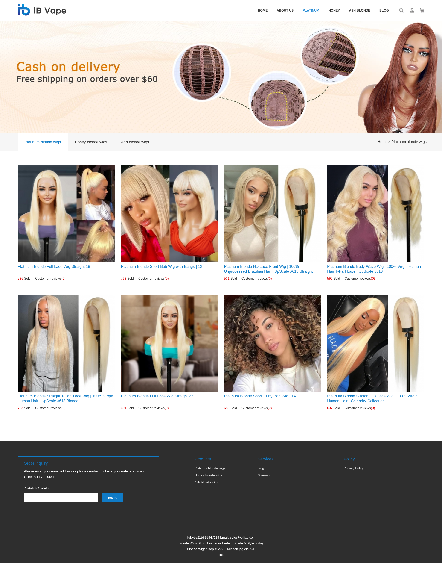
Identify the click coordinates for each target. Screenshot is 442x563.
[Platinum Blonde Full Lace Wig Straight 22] (169, 343)
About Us (285, 10)
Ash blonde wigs (135, 142)
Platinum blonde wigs (43, 142)
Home (263, 10)
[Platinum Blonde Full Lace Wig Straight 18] (66, 213)
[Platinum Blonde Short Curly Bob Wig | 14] (272, 343)
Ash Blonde (359, 10)
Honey (334, 10)
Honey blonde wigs (91, 142)
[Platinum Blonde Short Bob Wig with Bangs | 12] (169, 213)
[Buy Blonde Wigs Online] (42, 13)
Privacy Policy (354, 468)
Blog (384, 10)
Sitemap (264, 475)
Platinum (311, 10)
